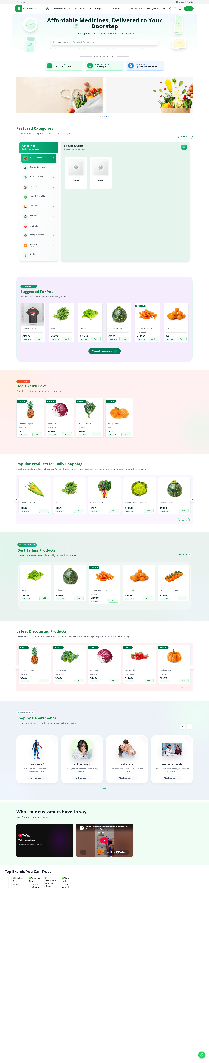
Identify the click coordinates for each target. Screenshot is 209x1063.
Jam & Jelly (151, 8)
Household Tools (61, 8)
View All (185, 136)
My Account (180, 2)
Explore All (182, 555)
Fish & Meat (117, 8)
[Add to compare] (42, 323)
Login (191, 2)
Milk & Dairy (135, 8)
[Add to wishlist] (42, 318)
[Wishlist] (175, 8)
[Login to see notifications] (170, 8)
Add (38, 339)
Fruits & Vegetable (97, 8)
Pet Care (78, 8)
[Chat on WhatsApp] (201, 1054)
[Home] (47, 8)
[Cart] (180, 8)
